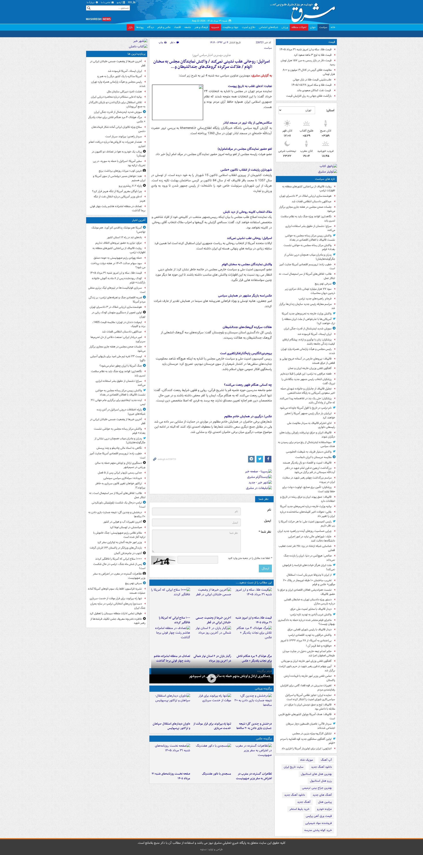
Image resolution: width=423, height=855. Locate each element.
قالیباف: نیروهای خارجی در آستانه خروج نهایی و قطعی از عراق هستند (307, 361)
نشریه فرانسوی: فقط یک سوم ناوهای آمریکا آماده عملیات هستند (116, 591)
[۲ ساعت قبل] (211, 601)
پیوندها (140, 27)
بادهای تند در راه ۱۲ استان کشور (124, 237)
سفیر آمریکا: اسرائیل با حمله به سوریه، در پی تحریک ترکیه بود (119, 163)
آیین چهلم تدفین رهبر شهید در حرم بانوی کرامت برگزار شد (307, 668)
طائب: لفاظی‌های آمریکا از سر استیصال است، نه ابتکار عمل (307, 276)
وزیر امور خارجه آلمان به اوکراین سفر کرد (119, 542)
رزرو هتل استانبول (321, 781)
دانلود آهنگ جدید (321, 767)
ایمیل (267, 521)
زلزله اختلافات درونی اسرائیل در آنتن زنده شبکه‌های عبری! (121, 412)
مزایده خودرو (324, 809)
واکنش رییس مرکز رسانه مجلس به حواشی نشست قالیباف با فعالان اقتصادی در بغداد (310, 238)
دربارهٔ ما (91, 2)
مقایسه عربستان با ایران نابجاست (313, 457)
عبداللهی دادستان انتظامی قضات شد (312, 201)
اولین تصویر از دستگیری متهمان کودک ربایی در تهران (118, 314)
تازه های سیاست (325, 179)
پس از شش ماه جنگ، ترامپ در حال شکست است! (119, 566)
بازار (130, 27)
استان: (330, 110)
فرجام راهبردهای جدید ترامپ (315, 299)
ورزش (285, 27)
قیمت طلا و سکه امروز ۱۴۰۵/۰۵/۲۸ (311, 85)
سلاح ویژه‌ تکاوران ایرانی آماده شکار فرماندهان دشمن (118, 129)
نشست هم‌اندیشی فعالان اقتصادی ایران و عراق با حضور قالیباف (306, 592)
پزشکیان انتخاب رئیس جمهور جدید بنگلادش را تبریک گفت (308, 381)
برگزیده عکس (264, 738)
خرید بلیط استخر (299, 809)
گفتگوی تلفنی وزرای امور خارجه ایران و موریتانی (306, 661)
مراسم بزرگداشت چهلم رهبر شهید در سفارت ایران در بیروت (308, 480)
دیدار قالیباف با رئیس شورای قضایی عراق (310, 629)
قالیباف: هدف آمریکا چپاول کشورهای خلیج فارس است (306, 716)
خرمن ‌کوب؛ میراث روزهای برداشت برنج (120, 171)
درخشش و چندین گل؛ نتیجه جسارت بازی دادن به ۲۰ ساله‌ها (254, 726)
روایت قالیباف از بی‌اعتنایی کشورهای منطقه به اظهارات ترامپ (308, 188)
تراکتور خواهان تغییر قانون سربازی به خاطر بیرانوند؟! (120, 485)
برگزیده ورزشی (263, 688)
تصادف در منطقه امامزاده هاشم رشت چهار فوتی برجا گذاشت (117, 208)
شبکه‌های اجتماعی (268, 27)
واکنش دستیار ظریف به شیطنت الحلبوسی (309, 452)
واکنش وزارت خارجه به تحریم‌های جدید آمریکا (307, 314)
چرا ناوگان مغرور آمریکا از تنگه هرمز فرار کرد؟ (117, 191)
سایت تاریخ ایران (293, 767)
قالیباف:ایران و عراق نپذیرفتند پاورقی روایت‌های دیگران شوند (307, 434)
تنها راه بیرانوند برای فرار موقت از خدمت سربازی (212, 726)
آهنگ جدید (303, 802)
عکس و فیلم (164, 27)
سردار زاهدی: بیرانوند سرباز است (123, 136)
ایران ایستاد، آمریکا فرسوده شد (314, 334)
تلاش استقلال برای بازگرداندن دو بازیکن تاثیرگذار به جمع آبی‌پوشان (117, 104)
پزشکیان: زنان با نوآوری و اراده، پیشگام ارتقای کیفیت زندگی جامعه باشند (308, 342)
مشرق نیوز (304, 11)
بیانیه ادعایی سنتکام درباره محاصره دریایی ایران (116, 97)
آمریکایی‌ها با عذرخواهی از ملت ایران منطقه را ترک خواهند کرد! (308, 321)
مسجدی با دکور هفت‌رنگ (216, 773)
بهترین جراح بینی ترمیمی (317, 788)
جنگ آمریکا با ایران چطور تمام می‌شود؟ (121, 366)
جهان (313, 27)
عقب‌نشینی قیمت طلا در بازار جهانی (312, 80)
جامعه (187, 27)
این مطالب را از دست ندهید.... (254, 582)
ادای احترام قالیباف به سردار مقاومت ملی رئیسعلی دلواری (311, 425)
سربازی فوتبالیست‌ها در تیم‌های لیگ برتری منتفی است (116, 290)
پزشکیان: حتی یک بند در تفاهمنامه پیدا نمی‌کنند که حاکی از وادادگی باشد (307, 400)
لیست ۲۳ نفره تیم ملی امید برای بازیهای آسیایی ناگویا (117, 358)
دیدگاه (150, 27)
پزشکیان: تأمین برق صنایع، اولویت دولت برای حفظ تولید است (308, 489)
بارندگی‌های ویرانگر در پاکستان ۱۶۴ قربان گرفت (116, 548)
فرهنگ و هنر (201, 27)
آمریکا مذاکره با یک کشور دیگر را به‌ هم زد (119, 76)
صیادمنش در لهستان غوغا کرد (126, 527)
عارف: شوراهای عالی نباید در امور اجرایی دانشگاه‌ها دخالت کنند (311, 538)
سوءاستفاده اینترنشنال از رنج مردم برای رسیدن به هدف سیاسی (306, 444)
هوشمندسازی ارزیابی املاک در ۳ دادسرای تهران (305, 196)
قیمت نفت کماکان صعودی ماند (314, 90)
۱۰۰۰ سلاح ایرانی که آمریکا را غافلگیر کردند (174, 620)
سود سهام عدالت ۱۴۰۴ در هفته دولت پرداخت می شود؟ (118, 265)
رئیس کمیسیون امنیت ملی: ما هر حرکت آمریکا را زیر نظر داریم (307, 523)
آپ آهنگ (326, 760)
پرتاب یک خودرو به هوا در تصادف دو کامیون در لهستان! (118, 154)
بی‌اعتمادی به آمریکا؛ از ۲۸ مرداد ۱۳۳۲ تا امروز (306, 640)
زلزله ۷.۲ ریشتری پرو (130, 186)
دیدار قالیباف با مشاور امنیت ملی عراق (311, 609)
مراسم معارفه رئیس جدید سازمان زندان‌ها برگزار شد (307, 306)
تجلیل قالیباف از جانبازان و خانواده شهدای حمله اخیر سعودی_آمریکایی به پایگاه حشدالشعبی (307, 391)
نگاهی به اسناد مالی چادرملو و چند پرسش (119, 448)
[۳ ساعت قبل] (170, 601)
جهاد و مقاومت (230, 27)
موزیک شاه (306, 760)
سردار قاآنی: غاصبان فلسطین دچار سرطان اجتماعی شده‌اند (310, 726)
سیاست (323, 27)
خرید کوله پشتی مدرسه (318, 830)
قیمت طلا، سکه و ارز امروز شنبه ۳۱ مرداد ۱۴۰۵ (306, 49)
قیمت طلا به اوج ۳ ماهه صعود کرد (313, 55)
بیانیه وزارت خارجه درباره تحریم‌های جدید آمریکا (306, 506)
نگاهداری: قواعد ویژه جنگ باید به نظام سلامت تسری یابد (308, 218)
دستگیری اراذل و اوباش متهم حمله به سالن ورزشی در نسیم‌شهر (229, 676)
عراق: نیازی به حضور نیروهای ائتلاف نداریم (118, 243)
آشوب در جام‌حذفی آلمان (128, 553)
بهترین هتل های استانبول (316, 774)
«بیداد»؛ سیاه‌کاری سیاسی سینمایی (122, 478)
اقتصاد (177, 27)
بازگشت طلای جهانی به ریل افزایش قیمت (309, 96)
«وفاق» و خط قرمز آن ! (319, 646)
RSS (130, 2)
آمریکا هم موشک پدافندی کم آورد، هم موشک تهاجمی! (118, 230)
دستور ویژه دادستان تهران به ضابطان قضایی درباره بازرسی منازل (309, 601)
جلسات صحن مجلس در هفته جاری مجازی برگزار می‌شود (307, 209)
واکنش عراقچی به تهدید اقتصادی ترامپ (310, 635)
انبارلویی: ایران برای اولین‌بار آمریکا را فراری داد (307, 748)
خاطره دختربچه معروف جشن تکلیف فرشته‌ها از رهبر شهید (117, 621)
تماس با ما (106, 2)
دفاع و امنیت (248, 27)
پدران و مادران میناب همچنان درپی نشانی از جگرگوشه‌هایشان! (309, 257)
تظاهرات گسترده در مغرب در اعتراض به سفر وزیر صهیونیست (254, 776)
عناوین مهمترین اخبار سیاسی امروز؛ (211, 55)
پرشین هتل (325, 802)
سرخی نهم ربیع (323, 284)
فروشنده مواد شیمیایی (318, 823)
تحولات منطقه (298, 27)
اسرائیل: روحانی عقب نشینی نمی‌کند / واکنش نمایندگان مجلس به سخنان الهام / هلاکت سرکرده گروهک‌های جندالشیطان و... (211, 64)
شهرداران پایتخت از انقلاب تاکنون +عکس (246, 169)
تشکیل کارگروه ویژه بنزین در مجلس (312, 733)
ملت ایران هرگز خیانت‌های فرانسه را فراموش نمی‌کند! (308, 567)
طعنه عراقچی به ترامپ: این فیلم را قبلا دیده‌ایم (306, 374)
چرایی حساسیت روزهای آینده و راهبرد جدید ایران (305, 531)
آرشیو (119, 2)
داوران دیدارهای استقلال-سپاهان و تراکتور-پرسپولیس (171, 726)
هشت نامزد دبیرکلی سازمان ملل (124, 91)
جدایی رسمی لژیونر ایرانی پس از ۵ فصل (120, 473)
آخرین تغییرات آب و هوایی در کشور (122, 522)
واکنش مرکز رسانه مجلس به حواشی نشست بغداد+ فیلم (309, 247)
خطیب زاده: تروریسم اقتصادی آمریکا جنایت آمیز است (307, 266)
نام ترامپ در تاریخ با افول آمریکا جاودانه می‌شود (306, 408)
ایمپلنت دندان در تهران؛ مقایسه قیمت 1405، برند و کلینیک (118, 324)
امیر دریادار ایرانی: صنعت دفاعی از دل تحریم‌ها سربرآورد (118, 339)
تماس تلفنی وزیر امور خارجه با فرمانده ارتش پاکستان (309, 678)
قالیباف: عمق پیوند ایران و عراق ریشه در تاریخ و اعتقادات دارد (307, 499)
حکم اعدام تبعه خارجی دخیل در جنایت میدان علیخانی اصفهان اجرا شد (309, 653)
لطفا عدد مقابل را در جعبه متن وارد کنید (250, 558)
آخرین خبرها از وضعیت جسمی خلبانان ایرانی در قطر (213, 620)
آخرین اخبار (138, 220)
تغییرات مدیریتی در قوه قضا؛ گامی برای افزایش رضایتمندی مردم (307, 687)
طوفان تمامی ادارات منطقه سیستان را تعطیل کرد (116, 613)
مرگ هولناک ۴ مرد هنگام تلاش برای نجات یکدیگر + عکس (116, 119)
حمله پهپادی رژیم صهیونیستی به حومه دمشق (118, 258)
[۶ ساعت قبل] (170, 639)
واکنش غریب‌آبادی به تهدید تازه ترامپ (311, 614)
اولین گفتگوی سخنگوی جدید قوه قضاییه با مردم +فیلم (307, 741)
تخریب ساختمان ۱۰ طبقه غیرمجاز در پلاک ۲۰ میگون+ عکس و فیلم (309, 582)
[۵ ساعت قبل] (252, 639)
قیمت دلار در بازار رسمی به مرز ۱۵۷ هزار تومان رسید (308, 62)
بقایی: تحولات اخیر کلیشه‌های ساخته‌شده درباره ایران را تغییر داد (307, 514)
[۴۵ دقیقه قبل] (252, 601)
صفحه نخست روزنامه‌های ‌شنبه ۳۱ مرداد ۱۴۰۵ (171, 776)
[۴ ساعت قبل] (170, 707)
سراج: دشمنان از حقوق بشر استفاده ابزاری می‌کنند (310, 228)
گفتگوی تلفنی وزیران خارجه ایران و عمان (310, 368)
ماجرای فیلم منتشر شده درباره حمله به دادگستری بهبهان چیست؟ (306, 622)
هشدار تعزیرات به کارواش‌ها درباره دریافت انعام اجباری (117, 144)
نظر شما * (265, 532)
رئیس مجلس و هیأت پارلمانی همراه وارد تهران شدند (308, 351)
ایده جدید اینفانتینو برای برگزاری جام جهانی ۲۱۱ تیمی (118, 402)
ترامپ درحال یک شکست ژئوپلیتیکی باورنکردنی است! (118, 505)
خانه (333, 27)
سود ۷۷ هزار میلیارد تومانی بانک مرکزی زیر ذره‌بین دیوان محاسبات (310, 291)
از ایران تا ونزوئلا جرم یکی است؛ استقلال (309, 575)
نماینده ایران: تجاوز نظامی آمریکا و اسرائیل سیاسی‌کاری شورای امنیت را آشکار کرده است (310, 697)
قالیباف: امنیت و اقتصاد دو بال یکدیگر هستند (307, 463)
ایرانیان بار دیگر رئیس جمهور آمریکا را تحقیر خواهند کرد (310, 415)
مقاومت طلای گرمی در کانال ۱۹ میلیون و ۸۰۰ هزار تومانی (309, 72)
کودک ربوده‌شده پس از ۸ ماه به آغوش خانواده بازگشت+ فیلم (118, 280)
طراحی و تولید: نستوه (211, 849)
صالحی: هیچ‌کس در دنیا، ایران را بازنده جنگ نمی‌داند (309, 558)
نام (269, 510)
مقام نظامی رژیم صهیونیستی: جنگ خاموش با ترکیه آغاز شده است (119, 535)
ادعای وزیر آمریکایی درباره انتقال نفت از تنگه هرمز (119, 199)
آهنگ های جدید (322, 795)
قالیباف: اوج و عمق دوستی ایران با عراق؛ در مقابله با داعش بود (309, 707)
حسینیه (215, 27)
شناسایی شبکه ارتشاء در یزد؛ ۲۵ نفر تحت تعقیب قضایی (306, 548)
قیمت (331, 42)
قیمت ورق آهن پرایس (319, 816)
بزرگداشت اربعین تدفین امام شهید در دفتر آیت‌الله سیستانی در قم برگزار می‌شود (310, 470)
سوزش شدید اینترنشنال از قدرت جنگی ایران (308, 328)
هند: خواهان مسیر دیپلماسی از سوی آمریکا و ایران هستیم (119, 178)
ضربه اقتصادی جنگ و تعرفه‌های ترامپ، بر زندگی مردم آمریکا (117, 299)
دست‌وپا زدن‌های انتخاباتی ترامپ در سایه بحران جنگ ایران (117, 606)
